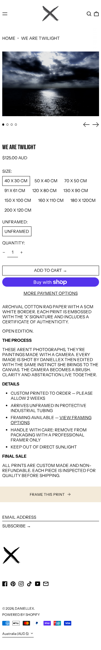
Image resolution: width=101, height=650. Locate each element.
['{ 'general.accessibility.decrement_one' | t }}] (3, 252)
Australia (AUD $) (15, 634)
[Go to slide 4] (16, 124)
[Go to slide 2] (7, 124)
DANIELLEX (24, 608)
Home (8, 38)
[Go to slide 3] (12, 124)
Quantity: (13, 242)
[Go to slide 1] (3, 124)
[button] (89, 13)
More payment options (51, 293)
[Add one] (21, 252)
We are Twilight (40, 38)
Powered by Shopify (21, 614)
